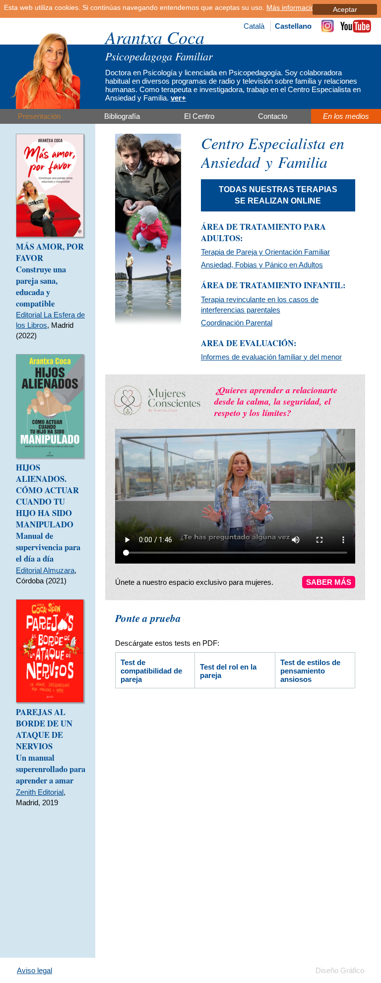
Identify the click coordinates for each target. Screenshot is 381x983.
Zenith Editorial (40, 792)
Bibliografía (122, 116)
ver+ (178, 98)
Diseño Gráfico (340, 970)
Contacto (272, 116)
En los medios (346, 116)
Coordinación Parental (236, 322)
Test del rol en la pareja (228, 671)
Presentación (39, 116)
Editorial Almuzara (45, 570)
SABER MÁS (328, 582)
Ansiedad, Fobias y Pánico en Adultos (262, 264)
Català (254, 26)
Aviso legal (34, 970)
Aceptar (345, 9)
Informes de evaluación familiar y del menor (271, 357)
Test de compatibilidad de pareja (151, 670)
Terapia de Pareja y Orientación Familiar (265, 252)
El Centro (199, 116)
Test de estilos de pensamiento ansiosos (310, 670)
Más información (292, 7)
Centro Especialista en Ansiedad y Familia (272, 152)
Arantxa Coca (154, 37)
